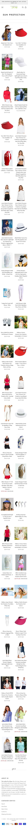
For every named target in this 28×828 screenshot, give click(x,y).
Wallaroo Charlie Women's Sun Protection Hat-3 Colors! (21, 603)
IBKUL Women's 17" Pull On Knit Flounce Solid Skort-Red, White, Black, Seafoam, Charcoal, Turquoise (7, 485)
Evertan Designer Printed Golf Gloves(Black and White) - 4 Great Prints (7, 272)
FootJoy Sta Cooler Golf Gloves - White (7, 304)
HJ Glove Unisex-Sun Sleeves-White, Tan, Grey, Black (21, 516)
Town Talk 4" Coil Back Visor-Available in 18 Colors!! (21, 44)
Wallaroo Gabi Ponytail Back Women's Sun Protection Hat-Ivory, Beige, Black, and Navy (7, 364)
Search (3, 804)
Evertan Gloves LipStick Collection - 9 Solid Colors (7, 169)
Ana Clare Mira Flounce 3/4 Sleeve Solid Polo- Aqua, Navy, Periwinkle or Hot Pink (21, 757)
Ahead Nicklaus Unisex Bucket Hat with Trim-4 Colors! (21, 425)
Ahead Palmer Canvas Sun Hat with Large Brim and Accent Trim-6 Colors (21, 239)
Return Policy (5, 809)
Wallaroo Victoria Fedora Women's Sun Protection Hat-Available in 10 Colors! (21, 545)
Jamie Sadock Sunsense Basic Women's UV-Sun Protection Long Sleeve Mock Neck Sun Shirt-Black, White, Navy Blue (21, 206)
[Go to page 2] (15, 769)
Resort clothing (5, 785)
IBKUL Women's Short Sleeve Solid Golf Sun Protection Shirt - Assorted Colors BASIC (7, 395)
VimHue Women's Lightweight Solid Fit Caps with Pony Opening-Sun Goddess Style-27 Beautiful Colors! (21, 274)
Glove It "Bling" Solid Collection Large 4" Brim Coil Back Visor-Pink (21, 633)
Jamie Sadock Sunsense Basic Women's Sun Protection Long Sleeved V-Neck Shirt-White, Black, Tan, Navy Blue (21, 139)
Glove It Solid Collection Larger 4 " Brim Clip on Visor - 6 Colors (20, 363)
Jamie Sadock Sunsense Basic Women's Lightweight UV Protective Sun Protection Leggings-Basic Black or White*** (7, 241)
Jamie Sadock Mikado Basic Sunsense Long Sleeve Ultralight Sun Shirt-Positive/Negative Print (7, 726)
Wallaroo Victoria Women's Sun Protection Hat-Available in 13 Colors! (21, 334)
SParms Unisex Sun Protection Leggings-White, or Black (7, 633)
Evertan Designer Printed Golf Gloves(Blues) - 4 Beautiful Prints (21, 454)
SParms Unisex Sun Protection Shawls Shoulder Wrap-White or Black (7, 454)
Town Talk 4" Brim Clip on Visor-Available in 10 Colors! (7, 137)
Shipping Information (6, 814)
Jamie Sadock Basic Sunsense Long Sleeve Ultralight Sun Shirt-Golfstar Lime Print (21, 726)
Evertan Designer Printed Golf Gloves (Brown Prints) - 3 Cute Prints (21, 483)
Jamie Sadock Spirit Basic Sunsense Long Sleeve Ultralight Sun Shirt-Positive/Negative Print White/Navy (21, 664)
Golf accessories (21, 788)
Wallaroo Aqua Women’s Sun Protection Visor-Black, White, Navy (7, 603)
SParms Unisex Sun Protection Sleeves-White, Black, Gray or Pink (21, 694)
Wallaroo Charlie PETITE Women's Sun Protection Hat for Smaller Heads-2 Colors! (7, 695)
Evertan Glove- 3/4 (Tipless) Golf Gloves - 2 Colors (7, 574)
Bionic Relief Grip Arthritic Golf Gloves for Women (7, 333)
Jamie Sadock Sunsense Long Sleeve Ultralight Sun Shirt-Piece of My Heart (7, 756)
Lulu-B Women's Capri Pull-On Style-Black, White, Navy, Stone (7, 425)
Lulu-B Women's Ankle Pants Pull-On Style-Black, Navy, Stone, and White (21, 305)
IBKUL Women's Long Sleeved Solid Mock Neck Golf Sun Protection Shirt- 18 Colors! (7, 107)
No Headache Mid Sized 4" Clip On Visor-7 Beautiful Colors (7, 516)
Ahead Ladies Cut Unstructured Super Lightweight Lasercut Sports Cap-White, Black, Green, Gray (21, 75)
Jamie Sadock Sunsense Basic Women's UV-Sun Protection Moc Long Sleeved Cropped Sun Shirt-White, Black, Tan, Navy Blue (20, 173)
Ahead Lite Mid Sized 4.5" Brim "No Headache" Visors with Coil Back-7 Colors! (7, 74)
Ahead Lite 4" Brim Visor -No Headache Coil (7, 44)
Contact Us (4, 811)
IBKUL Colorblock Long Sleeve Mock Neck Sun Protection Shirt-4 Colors (21, 574)
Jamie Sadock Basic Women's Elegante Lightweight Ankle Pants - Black (7, 663)
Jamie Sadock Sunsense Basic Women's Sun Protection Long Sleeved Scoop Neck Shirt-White (20, 395)
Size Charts (4, 806)
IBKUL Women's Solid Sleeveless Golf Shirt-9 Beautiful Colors (7, 545)
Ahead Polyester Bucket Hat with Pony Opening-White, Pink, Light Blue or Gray (21, 106)
